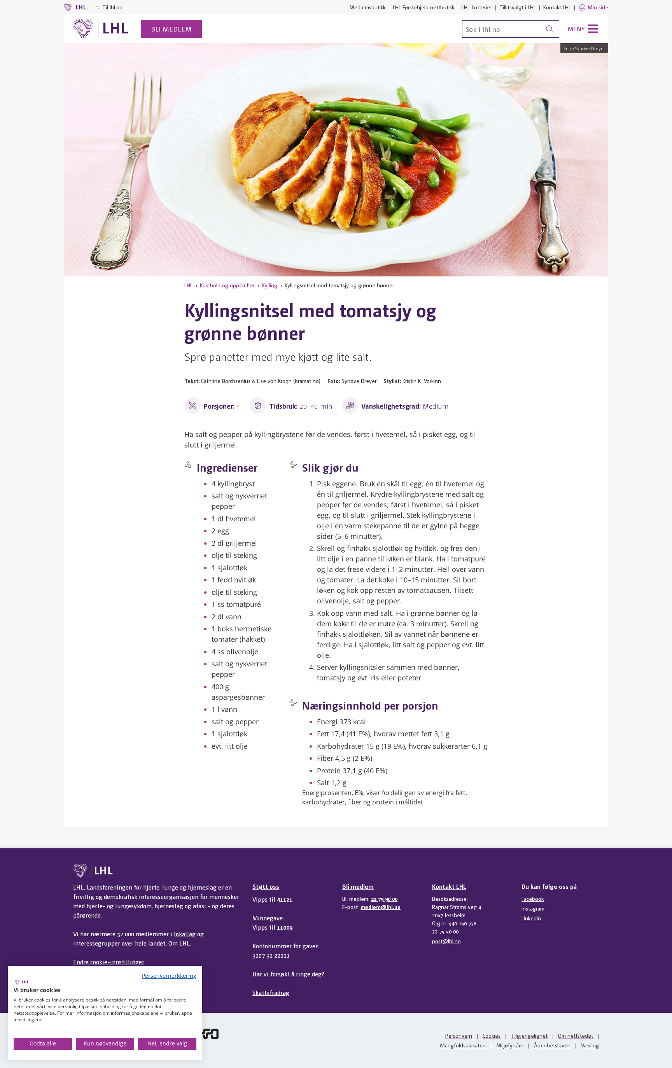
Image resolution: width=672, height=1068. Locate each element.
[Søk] (549, 29)
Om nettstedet (575, 1035)
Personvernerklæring (169, 975)
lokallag (185, 934)
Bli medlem (171, 28)
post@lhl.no (446, 940)
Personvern (458, 1035)
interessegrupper (96, 943)
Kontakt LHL (557, 6)
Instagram (533, 908)
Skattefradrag (270, 992)
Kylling (269, 284)
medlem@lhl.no (380, 906)
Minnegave (267, 918)
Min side (598, 6)
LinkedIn (531, 917)
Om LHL (179, 943)
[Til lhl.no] (100, 28)
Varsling (590, 1045)
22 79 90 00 (384, 898)
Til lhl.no (112, 6)
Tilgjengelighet (529, 1035)
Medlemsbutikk (367, 6)
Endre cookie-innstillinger (108, 962)
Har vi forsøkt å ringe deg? (288, 974)
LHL (188, 284)
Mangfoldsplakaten (463, 1045)
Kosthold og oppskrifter (227, 284)
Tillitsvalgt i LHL (517, 6)
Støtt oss (265, 886)
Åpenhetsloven (552, 1045)
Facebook (533, 898)
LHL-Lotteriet (477, 6)
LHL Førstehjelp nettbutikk (423, 6)
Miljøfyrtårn (509, 1045)
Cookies (491, 1035)
